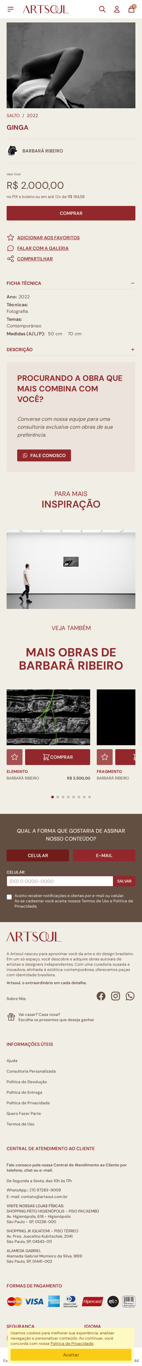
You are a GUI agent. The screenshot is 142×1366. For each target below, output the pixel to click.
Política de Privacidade (28, 1103)
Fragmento (109, 771)
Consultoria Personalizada (31, 1071)
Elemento (17, 771)
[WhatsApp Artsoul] (130, 996)
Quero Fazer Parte (24, 1113)
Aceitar (71, 1355)
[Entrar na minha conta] (117, 9)
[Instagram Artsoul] (115, 996)
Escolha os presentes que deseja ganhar (56, 1019)
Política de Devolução (27, 1081)
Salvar (124, 881)
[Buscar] (102, 9)
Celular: (16, 872)
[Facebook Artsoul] (101, 996)
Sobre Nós (16, 998)
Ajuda (12, 1060)
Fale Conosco (48, 455)
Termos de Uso (95, 901)
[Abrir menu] (11, 9)
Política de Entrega (24, 1092)
